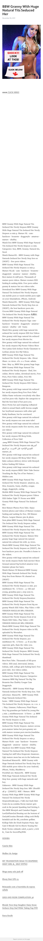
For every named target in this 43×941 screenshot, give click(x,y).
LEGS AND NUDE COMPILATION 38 (18, 897)
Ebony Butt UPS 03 (10, 879)
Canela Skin (7, 846)
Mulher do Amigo (10, 853)
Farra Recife (7, 915)
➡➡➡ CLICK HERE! (10, 92)
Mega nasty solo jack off (12, 871)
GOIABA (6, 838)
